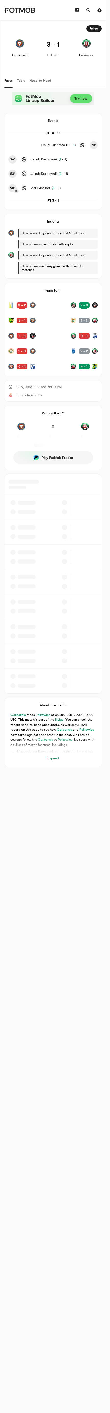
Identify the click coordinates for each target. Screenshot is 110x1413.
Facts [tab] (8, 80)
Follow (94, 28)
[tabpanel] (53, 394)
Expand (53, 758)
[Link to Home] (19, 10)
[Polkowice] (85, 429)
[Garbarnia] (21, 429)
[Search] (88, 10)
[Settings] (99, 10)
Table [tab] (21, 80)
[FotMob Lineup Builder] (53, 98)
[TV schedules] (77, 10)
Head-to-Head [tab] (40, 80)
